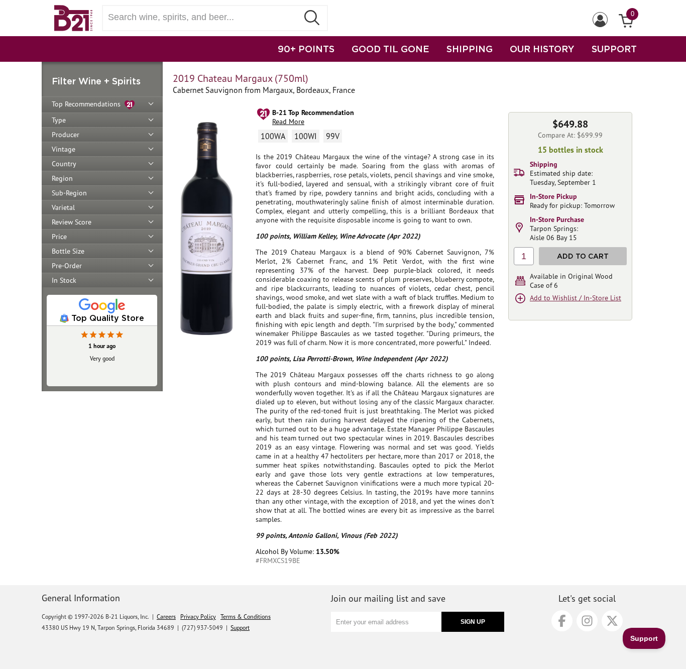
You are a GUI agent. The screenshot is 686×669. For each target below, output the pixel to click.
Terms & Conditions (245, 616)
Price (59, 236)
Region (62, 178)
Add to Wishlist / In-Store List (575, 297)
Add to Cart (583, 256)
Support (240, 627)
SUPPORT (614, 49)
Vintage (63, 149)
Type (59, 120)
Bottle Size (68, 251)
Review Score (71, 222)
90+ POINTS (306, 49)
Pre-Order (67, 265)
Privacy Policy (198, 616)
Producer (65, 134)
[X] (612, 620)
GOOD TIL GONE (390, 49)
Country (64, 163)
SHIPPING (469, 49)
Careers (166, 616)
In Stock (64, 280)
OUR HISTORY (542, 49)
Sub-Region (69, 192)
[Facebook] (562, 620)
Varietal (63, 207)
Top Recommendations (88, 103)
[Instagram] (587, 620)
